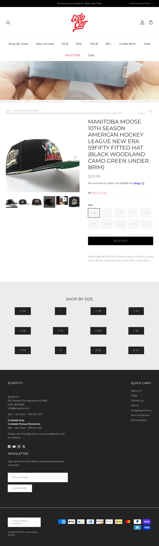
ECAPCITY (20, 532)
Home (8, 111)
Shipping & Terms (141, 410)
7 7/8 (23, 350)
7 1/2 (60, 330)
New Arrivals (45, 44)
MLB (65, 44)
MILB (94, 44)
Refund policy (139, 420)
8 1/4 (136, 350)
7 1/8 (98, 311)
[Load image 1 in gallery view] (43, 155)
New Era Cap (99, 192)
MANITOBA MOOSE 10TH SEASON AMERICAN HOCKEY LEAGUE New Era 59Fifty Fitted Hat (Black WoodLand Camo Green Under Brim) (64, 113)
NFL (108, 44)
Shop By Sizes (18, 44)
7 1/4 (136, 311)
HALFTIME (72, 55)
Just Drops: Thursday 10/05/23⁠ (26, 111)
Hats (147, 44)
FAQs (134, 395)
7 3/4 (136, 330)
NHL (79, 44)
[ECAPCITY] (79, 22)
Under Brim (127, 44)
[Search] (8, 22)
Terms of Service (140, 415)
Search (135, 405)
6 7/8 (23, 311)
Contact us (137, 400)
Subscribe (20, 488)
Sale (91, 55)
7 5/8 (98, 330)
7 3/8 (23, 330)
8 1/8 (98, 350)
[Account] (141, 22)
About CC (136, 390)
